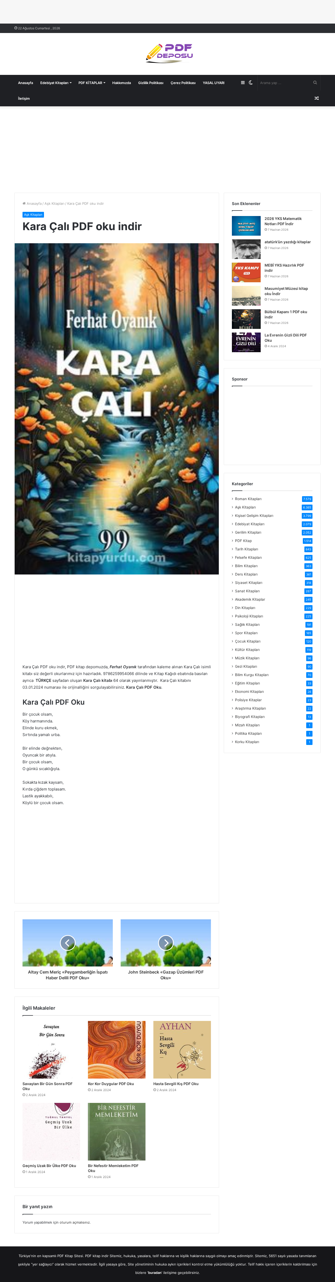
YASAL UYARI (214, 83)
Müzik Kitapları (247, 658)
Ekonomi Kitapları (249, 691)
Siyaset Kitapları (248, 583)
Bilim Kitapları (246, 566)
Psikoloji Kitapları (249, 616)
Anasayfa (25, 83)
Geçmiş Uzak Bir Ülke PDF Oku (49, 1165)
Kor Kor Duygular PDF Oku (111, 1083)
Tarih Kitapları (246, 549)
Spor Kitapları (246, 633)
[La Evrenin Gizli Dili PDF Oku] (246, 342)
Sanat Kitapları (247, 591)
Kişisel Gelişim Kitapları (254, 515)
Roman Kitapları (248, 499)
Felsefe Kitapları (248, 557)
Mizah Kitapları (247, 725)
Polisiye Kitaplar (248, 700)
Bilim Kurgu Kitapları (252, 675)
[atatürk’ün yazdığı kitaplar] (246, 249)
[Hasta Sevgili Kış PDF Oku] (182, 1050)
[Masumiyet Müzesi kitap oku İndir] (246, 296)
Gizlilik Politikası (150, 83)
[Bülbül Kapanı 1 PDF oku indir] (246, 319)
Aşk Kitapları (54, 203)
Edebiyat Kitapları (54, 83)
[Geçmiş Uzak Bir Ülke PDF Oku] (51, 1132)
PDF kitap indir (97, 1256)
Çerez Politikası (183, 83)
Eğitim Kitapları (247, 683)
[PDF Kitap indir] (167, 53)
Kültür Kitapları (247, 650)
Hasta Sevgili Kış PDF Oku (176, 1083)
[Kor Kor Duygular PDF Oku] (117, 1050)
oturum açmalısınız (75, 1222)
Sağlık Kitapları (247, 624)
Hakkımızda (121, 83)
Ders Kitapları (246, 574)
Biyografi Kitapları (250, 717)
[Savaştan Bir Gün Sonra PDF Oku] (51, 1050)
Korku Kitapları (247, 742)
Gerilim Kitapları (248, 532)
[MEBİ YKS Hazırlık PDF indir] (246, 272)
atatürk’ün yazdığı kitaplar (288, 242)
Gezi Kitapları (246, 666)
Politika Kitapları (248, 733)
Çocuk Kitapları (247, 641)
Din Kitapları (245, 608)
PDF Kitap (243, 541)
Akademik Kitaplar (250, 599)
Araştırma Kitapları (250, 708)
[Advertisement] (167, 148)
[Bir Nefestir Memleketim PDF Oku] (117, 1132)
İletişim (24, 98)
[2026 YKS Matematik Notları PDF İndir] (246, 226)
